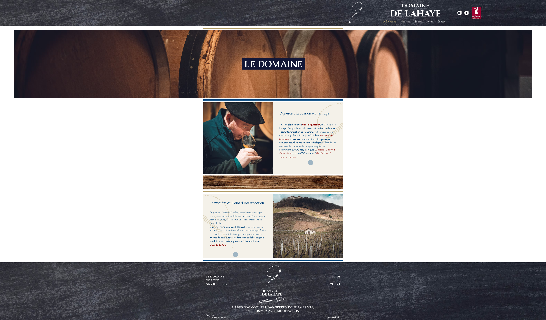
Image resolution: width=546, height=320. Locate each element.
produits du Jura (218, 245)
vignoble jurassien (311, 124)
